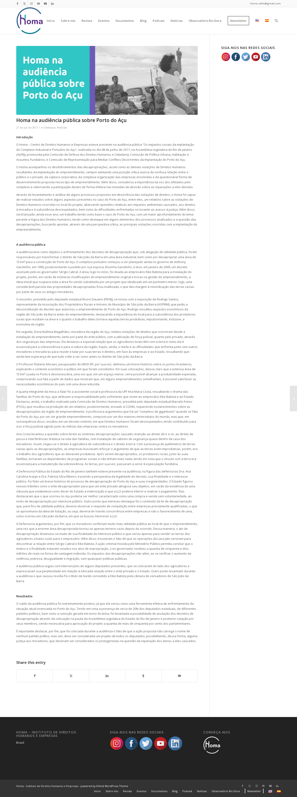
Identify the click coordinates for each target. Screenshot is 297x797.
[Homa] (30, 20)
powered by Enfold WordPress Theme (104, 786)
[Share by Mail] (179, 676)
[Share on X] (71, 676)
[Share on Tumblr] (143, 676)
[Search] (276, 20)
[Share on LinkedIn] (107, 676)
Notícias (62, 127)
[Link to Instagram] (31, 3)
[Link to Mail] (38, 3)
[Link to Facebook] (17, 3)
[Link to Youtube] (45, 3)
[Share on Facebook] (34, 676)
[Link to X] (24, 3)
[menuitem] (51, 20)
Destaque (50, 127)
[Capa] (107, 80)
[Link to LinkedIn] (52, 3)
